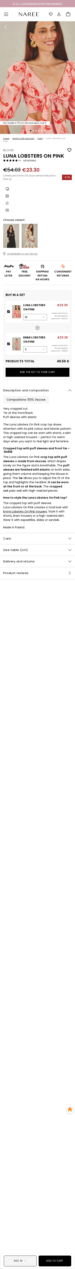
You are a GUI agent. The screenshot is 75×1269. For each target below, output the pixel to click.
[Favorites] (51, 14)
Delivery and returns (19, 561)
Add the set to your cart (37, 372)
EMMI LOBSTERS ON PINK (34, 339)
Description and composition (26, 390)
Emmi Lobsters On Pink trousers (25, 511)
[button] (6, 14)
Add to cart (54, 1260)
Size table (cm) (15, 550)
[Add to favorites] (69, 150)
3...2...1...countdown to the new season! (37, 3)
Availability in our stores (22, 254)
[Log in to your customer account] (59, 14)
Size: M (18, 1260)
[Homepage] (29, 14)
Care (7, 538)
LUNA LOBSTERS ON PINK (34, 307)
